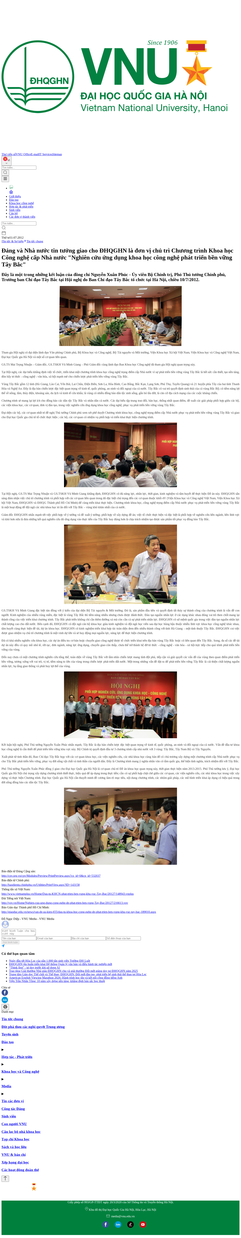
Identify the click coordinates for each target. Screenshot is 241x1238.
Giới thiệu (15, 196)
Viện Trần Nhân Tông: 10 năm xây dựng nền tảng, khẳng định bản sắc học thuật (57, 981)
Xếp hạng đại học (15, 1162)
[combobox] (6, 161)
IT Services (45, 154)
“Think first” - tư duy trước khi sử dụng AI (34, 967)
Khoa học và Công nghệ (20, 1071)
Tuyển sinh (10, 1034)
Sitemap (57, 154)
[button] (120, 993)
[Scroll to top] (5, 1179)
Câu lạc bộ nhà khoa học (21, 1132)
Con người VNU (14, 1124)
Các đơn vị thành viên (22, 216)
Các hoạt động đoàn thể (20, 1170)
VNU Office (23, 154)
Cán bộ (13, 213)
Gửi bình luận (10, 942)
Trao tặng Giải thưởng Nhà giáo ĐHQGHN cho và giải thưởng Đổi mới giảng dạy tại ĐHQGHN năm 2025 (73, 970)
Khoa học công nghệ (21, 203)
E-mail (35, 154)
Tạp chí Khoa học (15, 1139)
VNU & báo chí (14, 1155)
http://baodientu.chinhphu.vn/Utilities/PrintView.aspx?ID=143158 (41, 884)
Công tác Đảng (13, 1109)
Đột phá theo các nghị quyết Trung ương (33, 1027)
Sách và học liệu (14, 1147)
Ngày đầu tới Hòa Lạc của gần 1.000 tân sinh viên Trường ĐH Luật (49, 960)
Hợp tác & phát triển (21, 206)
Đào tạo (13, 199)
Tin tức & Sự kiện (13, 241)
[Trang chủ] (114, 150)
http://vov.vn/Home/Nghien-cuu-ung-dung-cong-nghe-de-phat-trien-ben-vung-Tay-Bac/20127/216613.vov (65, 902)
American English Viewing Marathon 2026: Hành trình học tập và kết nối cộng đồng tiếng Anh (65, 977)
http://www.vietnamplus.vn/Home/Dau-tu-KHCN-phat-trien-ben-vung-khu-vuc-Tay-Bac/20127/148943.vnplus (68, 893)
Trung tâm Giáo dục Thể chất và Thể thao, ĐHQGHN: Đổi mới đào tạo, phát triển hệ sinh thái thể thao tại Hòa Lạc (77, 974)
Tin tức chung (35, 241)
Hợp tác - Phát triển (17, 1057)
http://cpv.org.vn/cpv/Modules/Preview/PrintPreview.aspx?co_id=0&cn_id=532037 (51, 875)
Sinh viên (14, 210)
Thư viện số (9, 154)
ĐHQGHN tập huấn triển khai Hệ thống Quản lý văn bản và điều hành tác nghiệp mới (60, 964)
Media (6, 1086)
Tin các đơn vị (13, 1101)
